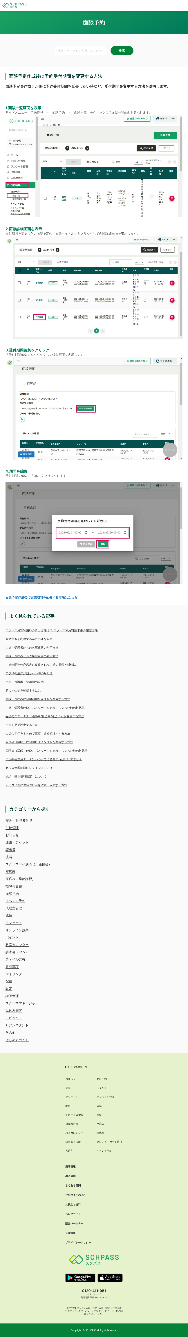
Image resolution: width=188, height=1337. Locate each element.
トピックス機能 (74, 1114)
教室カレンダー (17, 945)
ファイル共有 (15, 959)
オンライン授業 (17, 930)
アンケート (14, 923)
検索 (122, 50)
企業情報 (70, 1232)
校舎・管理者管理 (19, 820)
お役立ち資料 (73, 1204)
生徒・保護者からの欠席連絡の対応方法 (32, 647)
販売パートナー (74, 1223)
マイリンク (14, 974)
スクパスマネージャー (22, 1003)
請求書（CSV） (17, 952)
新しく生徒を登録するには (23, 690)
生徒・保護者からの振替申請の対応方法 (32, 656)
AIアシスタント (17, 1025)
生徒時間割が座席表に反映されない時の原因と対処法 (41, 664)
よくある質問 (73, 1185)
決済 (9, 857)
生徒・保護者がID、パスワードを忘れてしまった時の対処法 (45, 707)
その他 (10, 1032)
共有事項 (12, 967)
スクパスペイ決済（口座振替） (29, 864)
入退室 (69, 1150)
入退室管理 (14, 908)
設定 (9, 988)
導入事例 (70, 1175)
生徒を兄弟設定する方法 (22, 725)
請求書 (10, 850)
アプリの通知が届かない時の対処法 (29, 673)
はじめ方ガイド (17, 1040)
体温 (99, 1105)
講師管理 (12, 996)
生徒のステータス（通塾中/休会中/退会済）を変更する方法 (45, 716)
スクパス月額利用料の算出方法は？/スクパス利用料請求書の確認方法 (52, 630)
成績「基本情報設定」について (26, 776)
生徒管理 (12, 828)
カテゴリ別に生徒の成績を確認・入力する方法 (36, 785)
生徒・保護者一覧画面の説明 (25, 682)
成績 (9, 915)
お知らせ (12, 835)
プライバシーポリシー (78, 1242)
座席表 (10, 871)
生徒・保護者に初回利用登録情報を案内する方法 (38, 699)
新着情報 (70, 1166)
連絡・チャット (17, 842)
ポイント (12, 937)
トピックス (14, 1018)
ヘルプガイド (73, 1213)
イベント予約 (15, 901)
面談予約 (12, 893)
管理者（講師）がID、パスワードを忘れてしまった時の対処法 (47, 750)
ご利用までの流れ (75, 1194)
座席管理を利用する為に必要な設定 (29, 639)
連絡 (99, 1114)
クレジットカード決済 (109, 1141)
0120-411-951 (94, 1291)
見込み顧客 (14, 1010)
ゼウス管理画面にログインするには (29, 768)
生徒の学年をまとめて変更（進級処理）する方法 (38, 733)
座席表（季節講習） (20, 879)
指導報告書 (14, 886)
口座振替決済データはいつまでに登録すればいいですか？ (44, 759)
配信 (9, 981)
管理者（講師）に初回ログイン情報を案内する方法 (39, 742)
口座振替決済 (73, 1141)
